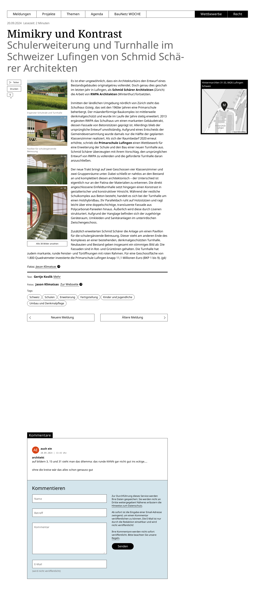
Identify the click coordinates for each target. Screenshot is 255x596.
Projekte (48, 14)
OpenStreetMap (239, 131)
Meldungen (22, 14)
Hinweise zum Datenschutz (127, 505)
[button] (224, 106)
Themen (73, 14)
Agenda (97, 14)
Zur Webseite (69, 284)
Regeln (115, 538)
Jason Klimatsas (46, 267)
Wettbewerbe (211, 14)
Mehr (57, 277)
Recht (237, 14)
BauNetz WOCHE (127, 14)
